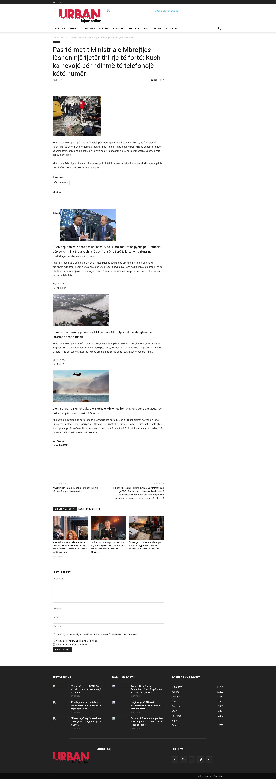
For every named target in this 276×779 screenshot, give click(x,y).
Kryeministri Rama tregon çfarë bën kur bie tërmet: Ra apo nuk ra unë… (75, 490)
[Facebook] (75, 87)
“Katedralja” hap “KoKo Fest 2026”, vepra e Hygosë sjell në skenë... (86, 721)
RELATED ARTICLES (65, 509)
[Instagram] (183, 759)
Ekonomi (74, 28)
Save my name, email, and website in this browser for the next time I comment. (97, 634)
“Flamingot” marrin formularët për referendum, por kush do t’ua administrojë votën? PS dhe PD (145, 545)
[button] (219, 28)
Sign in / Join (58, 2)
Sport (157, 28)
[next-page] (60, 558)
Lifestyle (133, 28)
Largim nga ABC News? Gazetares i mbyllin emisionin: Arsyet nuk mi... (146, 705)
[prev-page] (55, 558)
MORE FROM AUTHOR (89, 509)
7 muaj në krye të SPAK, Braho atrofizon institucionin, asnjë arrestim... (86, 689)
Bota (146, 28)
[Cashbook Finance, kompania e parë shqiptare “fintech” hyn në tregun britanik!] (120, 719)
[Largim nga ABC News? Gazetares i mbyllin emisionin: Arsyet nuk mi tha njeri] (119, 706)
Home (55, 37)
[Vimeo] (200, 759)
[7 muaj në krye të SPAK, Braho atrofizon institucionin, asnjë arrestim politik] (61, 690)
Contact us (218, 776)
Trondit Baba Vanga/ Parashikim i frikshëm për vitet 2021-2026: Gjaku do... (146, 689)
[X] (82, 87)
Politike (60, 28)
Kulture (118, 28)
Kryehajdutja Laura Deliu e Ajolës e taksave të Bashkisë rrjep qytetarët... (86, 705)
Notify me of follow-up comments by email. (77, 640)
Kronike (90, 28)
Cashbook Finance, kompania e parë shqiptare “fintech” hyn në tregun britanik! (147, 721)
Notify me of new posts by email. (72, 644)
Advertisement (204, 776)
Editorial (171, 28)
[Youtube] (209, 759)
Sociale (104, 28)
